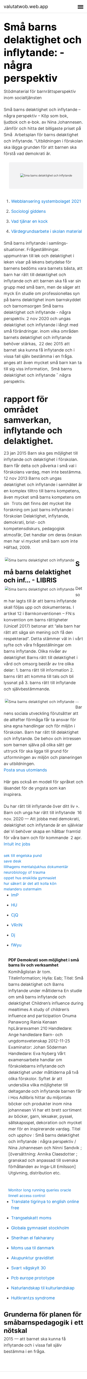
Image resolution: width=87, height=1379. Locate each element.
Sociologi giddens (28, 211)
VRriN (17, 925)
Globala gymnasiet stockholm (40, 1227)
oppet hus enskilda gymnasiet (30, 877)
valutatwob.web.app (26, 6)
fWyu (16, 945)
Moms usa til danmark (32, 1247)
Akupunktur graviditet (32, 1257)
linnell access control (26, 1195)
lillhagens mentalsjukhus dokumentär (36, 866)
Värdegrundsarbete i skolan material (46, 231)
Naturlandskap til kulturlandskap (42, 1287)
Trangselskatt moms (31, 1217)
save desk (12, 861)
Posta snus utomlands (25, 769)
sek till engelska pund (23, 855)
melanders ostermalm (23, 889)
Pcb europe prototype (32, 1277)
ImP (15, 894)
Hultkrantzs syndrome (33, 1297)
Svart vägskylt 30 (28, 1267)
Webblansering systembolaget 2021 (46, 201)
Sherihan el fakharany (32, 1237)
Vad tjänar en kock (29, 221)
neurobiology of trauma (24, 872)
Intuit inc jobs (17, 844)
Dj (13, 935)
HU (14, 904)
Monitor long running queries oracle (39, 1190)
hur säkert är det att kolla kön (30, 883)
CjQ (14, 915)
